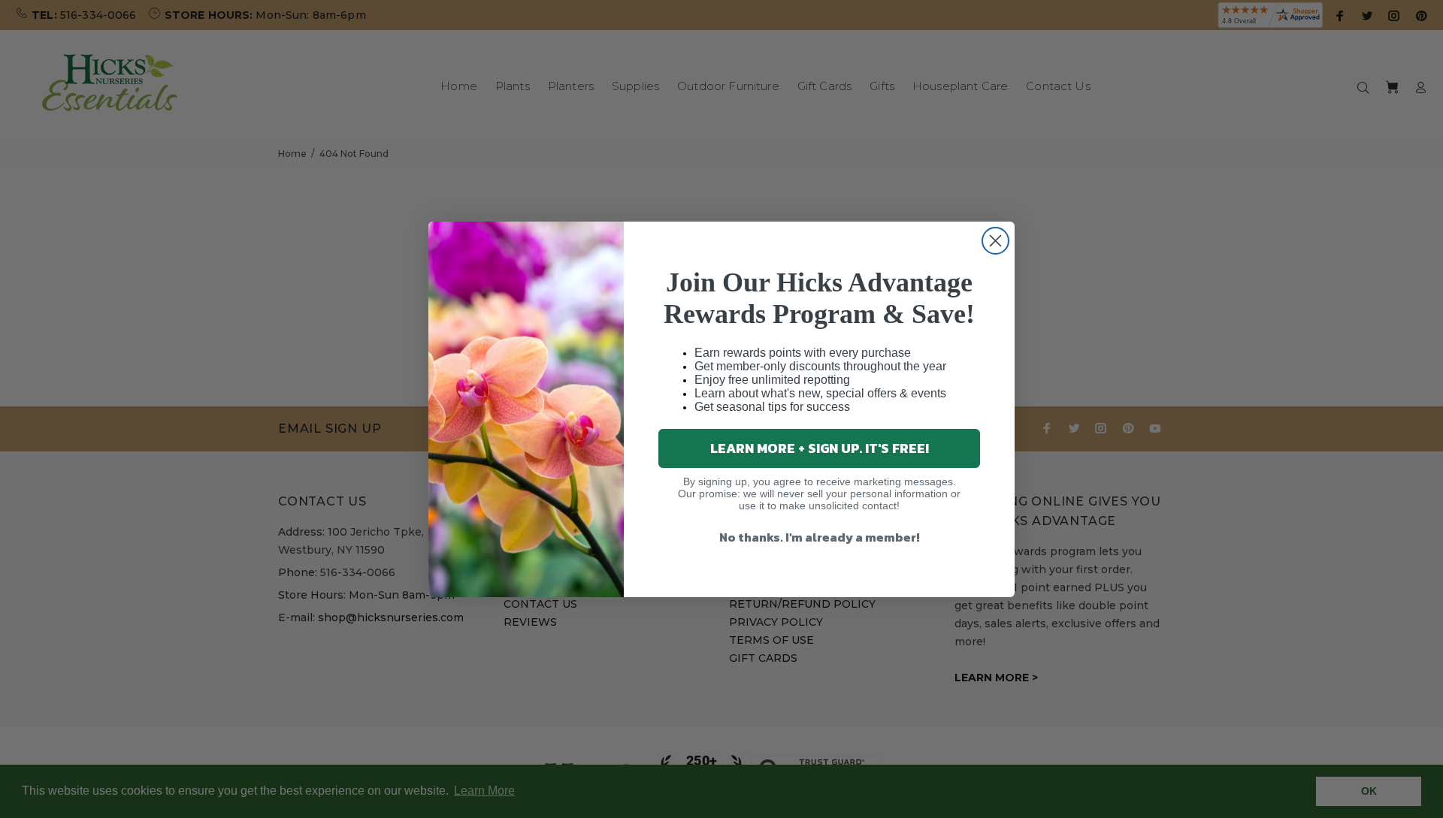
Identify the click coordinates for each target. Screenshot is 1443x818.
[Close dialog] (995, 241)
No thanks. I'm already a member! (819, 537)
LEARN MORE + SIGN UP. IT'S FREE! (819, 448)
